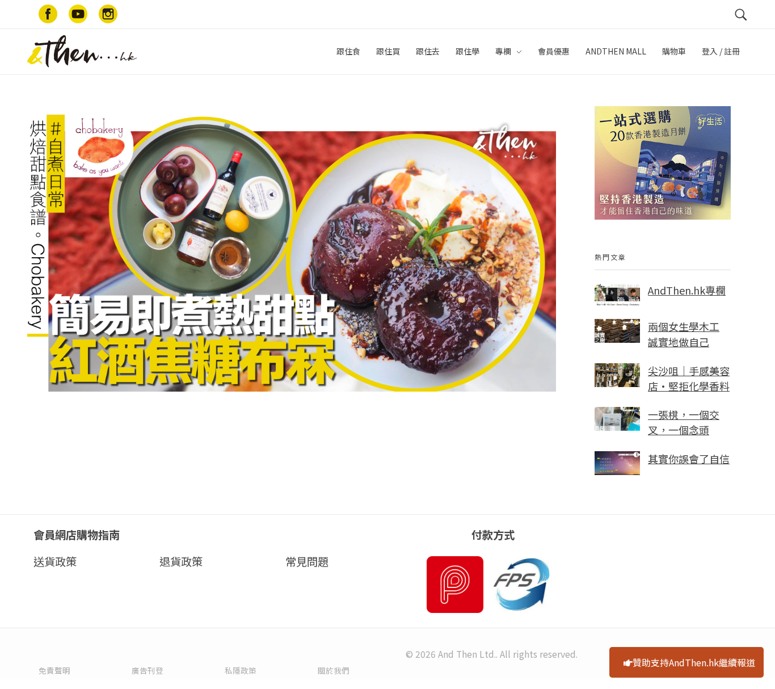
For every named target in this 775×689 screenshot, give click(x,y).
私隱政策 (240, 670)
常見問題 (306, 561)
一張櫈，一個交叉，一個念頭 (683, 422)
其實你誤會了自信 (689, 458)
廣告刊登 (147, 670)
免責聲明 (54, 670)
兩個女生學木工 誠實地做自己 (683, 334)
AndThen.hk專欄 (687, 290)
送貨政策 (55, 561)
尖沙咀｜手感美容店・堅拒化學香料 (689, 378)
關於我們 (333, 670)
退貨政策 (181, 561)
